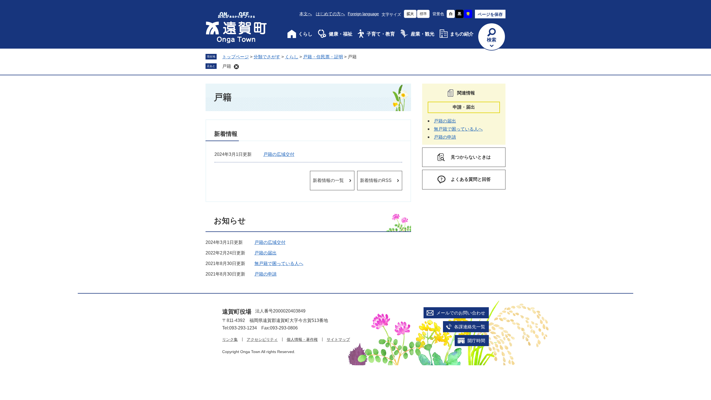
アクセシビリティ (262, 339)
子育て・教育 (381, 34)
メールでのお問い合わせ (460, 313)
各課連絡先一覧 (469, 326)
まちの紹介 (462, 34)
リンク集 (230, 339)
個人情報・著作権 (302, 339)
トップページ (235, 56)
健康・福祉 (340, 34)
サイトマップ (338, 339)
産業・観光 (422, 34)
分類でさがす (267, 56)
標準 (423, 14)
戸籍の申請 (265, 274)
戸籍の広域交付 (278, 154)
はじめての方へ (330, 13)
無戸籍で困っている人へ (278, 263)
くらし (305, 34)
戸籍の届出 (265, 253)
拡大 (410, 14)
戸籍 (226, 66)
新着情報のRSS (376, 180)
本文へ (305, 13)
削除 (236, 66)
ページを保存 (490, 14)
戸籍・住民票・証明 (323, 56)
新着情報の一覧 (328, 180)
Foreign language (363, 13)
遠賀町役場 (236, 311)
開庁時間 (476, 340)
